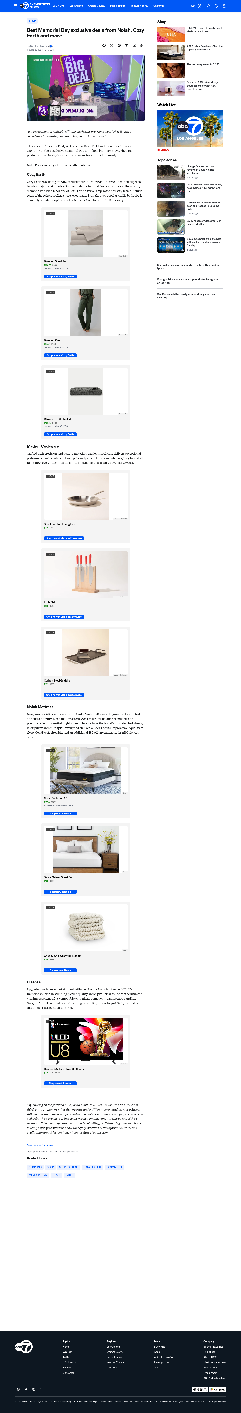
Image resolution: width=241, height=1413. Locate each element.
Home (66, 1346)
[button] (15, 5)
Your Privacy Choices (38, 1402)
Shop (157, 1367)
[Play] (190, 128)
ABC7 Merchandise (214, 1378)
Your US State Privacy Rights (86, 1402)
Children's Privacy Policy (60, 1402)
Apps (157, 1352)
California (158, 5)
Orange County (96, 5)
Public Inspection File (143, 1402)
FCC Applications (163, 1402)
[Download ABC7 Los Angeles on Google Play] (217, 1389)
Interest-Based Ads (123, 1402)
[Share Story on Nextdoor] (127, 45)
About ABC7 (210, 1357)
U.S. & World (70, 1362)
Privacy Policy (21, 1402)
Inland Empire (117, 5)
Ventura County (139, 5)
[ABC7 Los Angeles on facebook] (18, 1389)
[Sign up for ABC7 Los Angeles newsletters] (41, 1389)
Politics (67, 1367)
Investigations (161, 1362)
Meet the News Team (214, 1362)
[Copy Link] (142, 45)
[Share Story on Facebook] (104, 45)
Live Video (159, 1346)
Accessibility (210, 1367)
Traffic (66, 1357)
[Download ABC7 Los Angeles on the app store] (200, 1389)
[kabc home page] (24, 1346)
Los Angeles (76, 5)
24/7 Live (58, 5)
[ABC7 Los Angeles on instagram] (33, 1389)
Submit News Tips (213, 1346)
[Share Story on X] (111, 45)
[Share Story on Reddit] (119, 45)
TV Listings (209, 1352)
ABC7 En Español (163, 1357)
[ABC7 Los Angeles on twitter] (26, 1389)
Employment (210, 1373)
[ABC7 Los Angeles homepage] (35, 5)
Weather (67, 1352)
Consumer (68, 1373)
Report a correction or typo (40, 1145)
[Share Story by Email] (134, 45)
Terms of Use (106, 1402)
